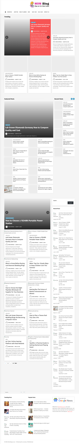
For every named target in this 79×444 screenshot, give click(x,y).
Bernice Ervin (34, 320)
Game (14, 158)
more (14, 167)
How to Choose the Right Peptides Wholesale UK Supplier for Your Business (45, 152)
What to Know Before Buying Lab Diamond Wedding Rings (67, 124)
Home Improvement (9, 73)
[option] (27, 37)
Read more (70, 411)
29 (13, 363)
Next (16, 363)
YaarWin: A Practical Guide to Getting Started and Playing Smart (19, 180)
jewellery (33, 22)
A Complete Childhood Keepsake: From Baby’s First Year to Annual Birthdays (19, 189)
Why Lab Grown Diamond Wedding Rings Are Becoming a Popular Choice (45, 161)
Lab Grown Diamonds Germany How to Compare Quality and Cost (40, 26)
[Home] (5, 12)
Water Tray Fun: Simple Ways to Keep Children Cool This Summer (20, 152)
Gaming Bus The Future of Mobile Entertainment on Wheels (18, 161)
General (54, 73)
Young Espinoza (36, 31)
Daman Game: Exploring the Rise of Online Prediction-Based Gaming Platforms (45, 180)
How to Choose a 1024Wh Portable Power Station (68, 115)
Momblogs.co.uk (61, 406)
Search (55, 200)
